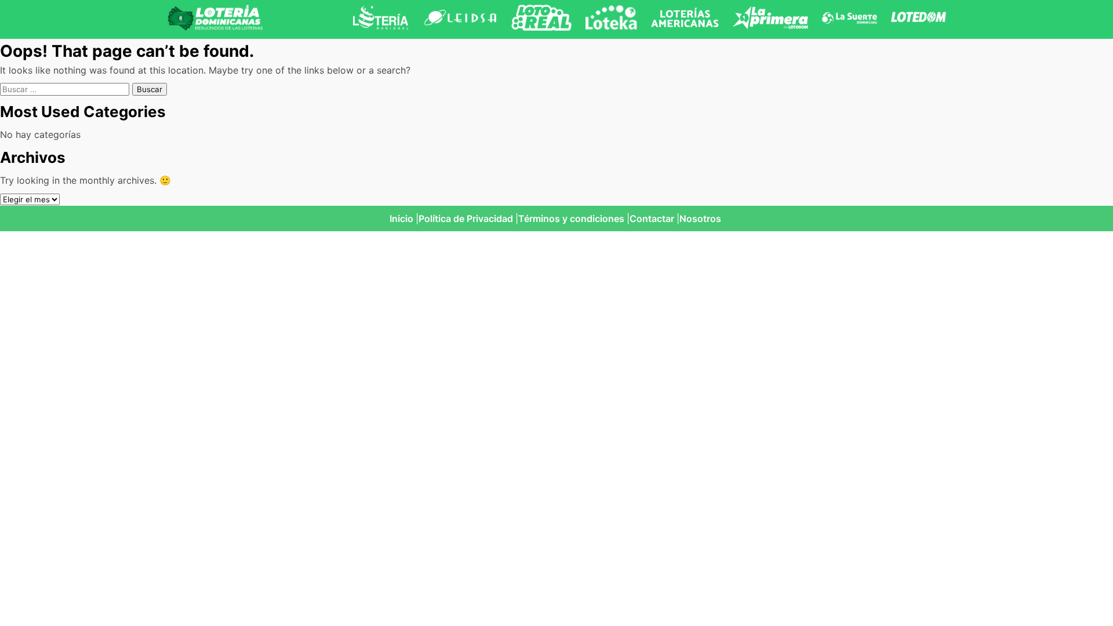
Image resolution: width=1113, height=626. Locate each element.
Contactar (652, 218)
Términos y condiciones (571, 218)
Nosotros (700, 218)
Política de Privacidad (466, 218)
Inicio (401, 218)
